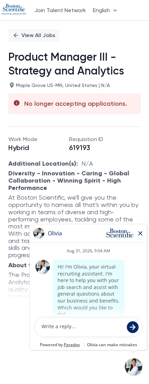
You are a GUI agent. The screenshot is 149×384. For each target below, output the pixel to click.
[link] (14, 10)
